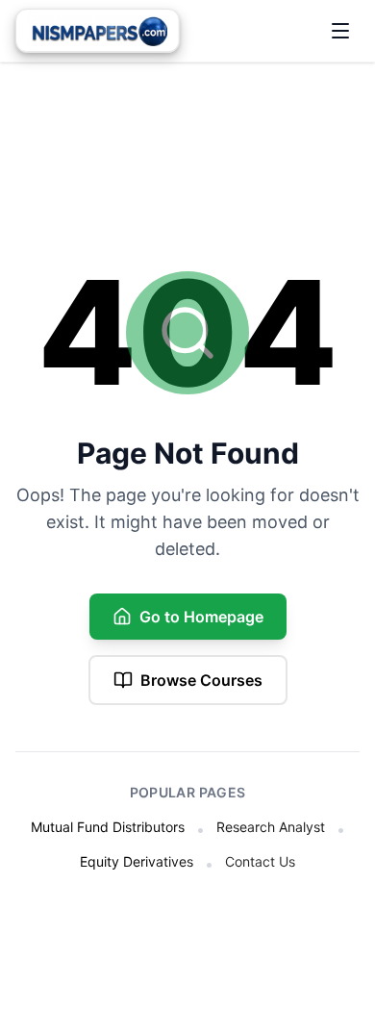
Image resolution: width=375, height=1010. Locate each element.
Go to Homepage (201, 616)
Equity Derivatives (136, 861)
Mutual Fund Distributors (108, 827)
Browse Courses (201, 680)
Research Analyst (270, 827)
